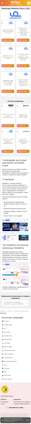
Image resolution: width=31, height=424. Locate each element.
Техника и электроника (21, 311)
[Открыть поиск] (28, 3)
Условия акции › (8, 43)
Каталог (9, 311)
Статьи (3, 403)
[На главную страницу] (15, 389)
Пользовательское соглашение (22, 401)
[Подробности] (27, 303)
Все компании (4, 401)
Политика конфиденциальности (22, 403)
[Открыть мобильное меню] (2, 3)
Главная (2, 311)
